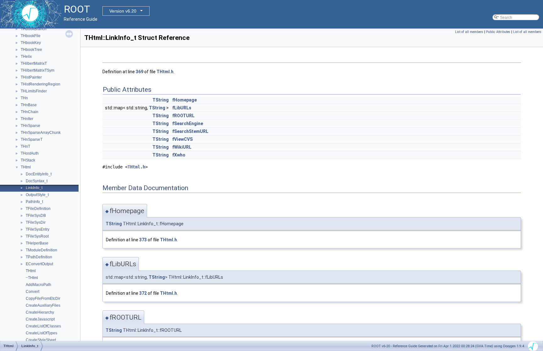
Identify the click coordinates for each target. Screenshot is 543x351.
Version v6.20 (122, 11)
